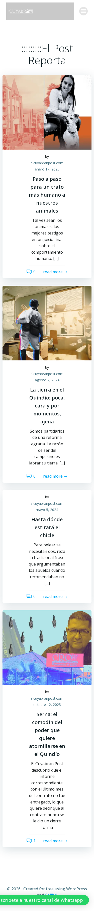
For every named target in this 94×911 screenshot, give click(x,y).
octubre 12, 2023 (47, 704)
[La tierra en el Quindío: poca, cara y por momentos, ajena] (47, 322)
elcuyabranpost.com (47, 163)
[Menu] (83, 11)
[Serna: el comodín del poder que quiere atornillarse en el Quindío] (47, 647)
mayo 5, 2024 (47, 509)
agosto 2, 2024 (47, 380)
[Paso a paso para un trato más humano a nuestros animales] (47, 111)
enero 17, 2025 (47, 169)
